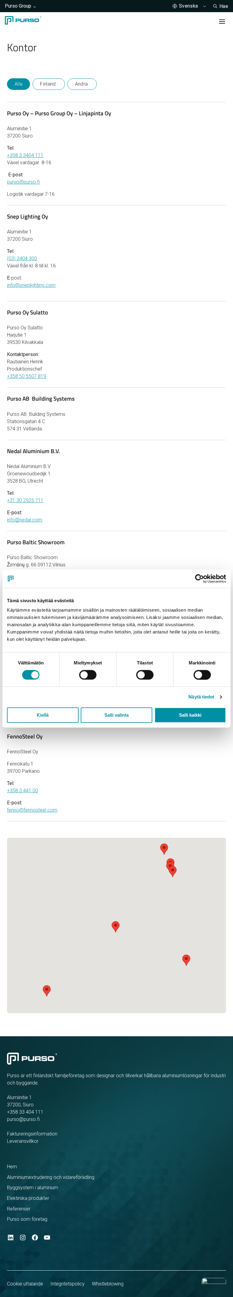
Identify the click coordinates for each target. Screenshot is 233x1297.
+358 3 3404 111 (25, 155)
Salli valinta (116, 715)
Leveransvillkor (23, 1141)
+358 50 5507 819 (26, 376)
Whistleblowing (107, 1284)
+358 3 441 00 (22, 790)
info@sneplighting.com (31, 285)
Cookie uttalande (25, 1284)
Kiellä (43, 715)
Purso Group (18, 6)
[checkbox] (48, 84)
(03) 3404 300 (22, 258)
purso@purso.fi (23, 182)
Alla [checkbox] (18, 84)
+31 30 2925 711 (25, 500)
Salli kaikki (190, 715)
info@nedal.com (24, 520)
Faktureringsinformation (32, 1134)
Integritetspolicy (67, 1284)
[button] (172, 872)
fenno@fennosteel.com (32, 810)
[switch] (87, 675)
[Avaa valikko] (222, 21)
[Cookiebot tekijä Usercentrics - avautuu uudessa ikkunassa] (199, 578)
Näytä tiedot (201, 696)
